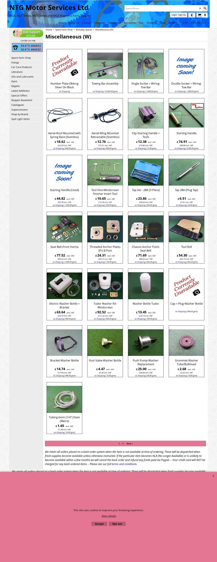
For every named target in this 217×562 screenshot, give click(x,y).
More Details (109, 516)
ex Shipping (64, 91)
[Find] (205, 8)
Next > (130, 443)
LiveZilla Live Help (28, 41)
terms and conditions (124, 464)
